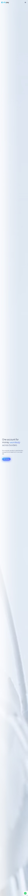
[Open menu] (25, 2)
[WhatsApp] (25, 893)
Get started (6, 459)
